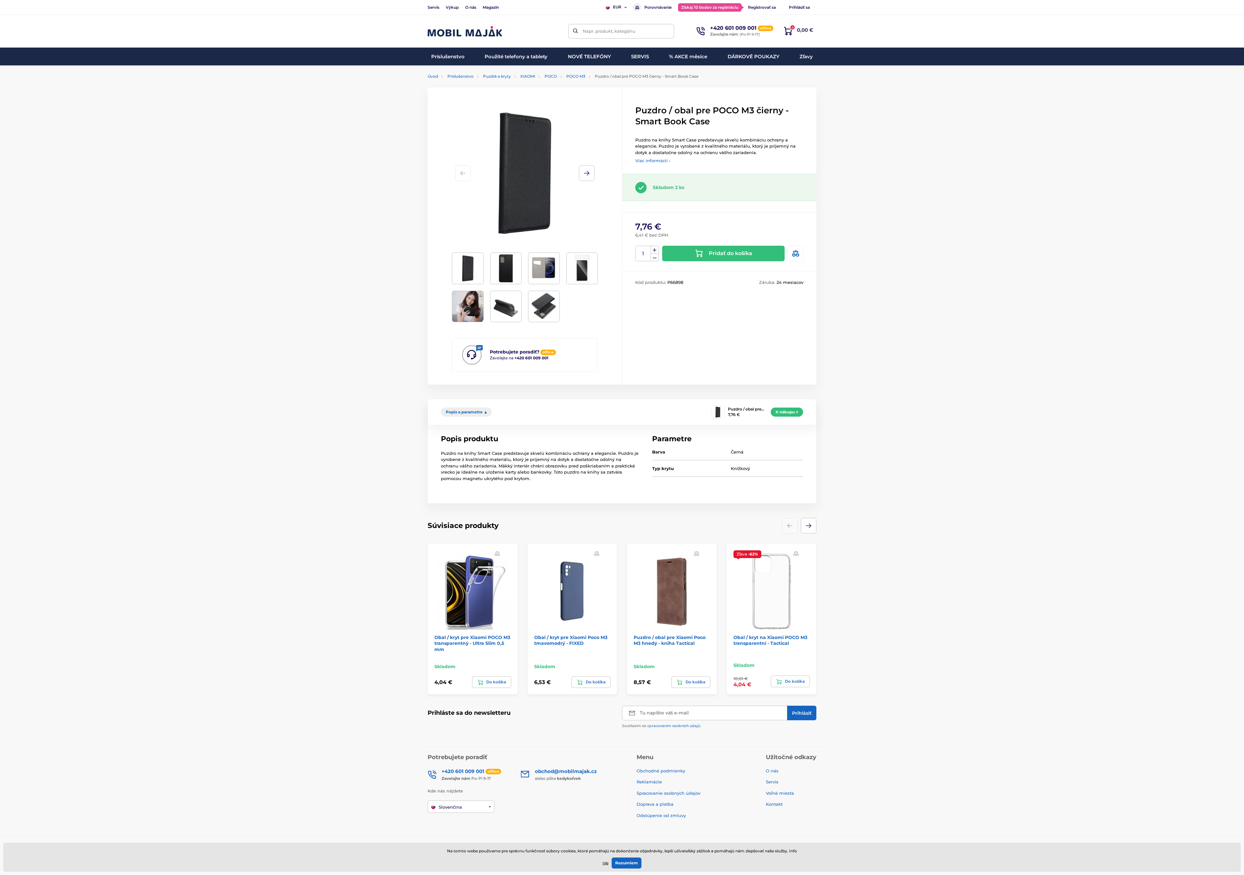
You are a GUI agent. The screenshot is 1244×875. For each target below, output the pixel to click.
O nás (470, 7)
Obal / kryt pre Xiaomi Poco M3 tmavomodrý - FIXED (570, 640)
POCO (551, 76)
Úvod (433, 76)
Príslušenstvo (460, 76)
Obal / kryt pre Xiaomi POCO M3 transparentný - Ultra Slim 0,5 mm (472, 643)
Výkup (452, 7)
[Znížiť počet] (655, 257)
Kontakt (774, 804)
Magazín (491, 7)
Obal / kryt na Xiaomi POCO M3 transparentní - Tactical (770, 640)
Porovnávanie (658, 7)
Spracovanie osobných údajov (668, 793)
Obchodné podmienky (661, 770)
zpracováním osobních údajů (673, 726)
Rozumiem (626, 862)
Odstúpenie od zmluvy (662, 815)
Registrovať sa (762, 7)
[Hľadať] (575, 31)
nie (605, 862)
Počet (643, 253)
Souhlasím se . (661, 726)
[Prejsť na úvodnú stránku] (465, 31)
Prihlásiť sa (799, 7)
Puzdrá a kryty (497, 76)
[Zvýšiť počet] (655, 250)
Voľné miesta (780, 793)
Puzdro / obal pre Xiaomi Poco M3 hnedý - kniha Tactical (670, 640)
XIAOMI (527, 76)
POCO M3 (575, 76)
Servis (433, 7)
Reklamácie (649, 781)
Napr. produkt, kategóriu (609, 31)
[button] (586, 173)
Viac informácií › (652, 160)
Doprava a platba (655, 804)
